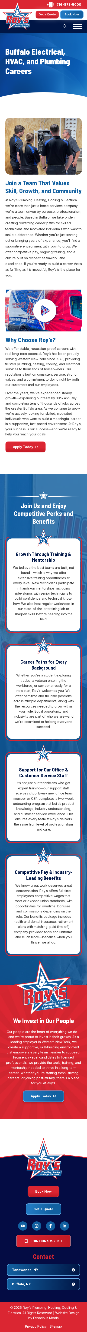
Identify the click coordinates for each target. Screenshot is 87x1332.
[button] (65, 26)
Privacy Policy (36, 1326)
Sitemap (56, 1326)
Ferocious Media (46, 1318)
